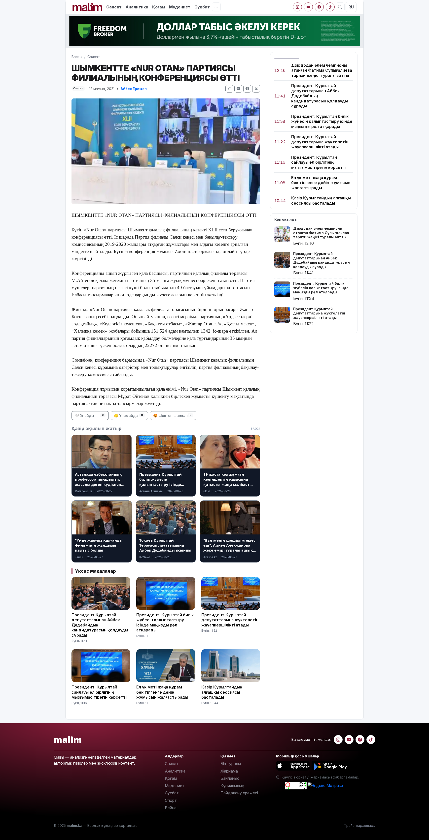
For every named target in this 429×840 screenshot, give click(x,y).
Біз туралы (230, 763)
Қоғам (158, 6)
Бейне (171, 807)
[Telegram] (238, 89)
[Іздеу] (340, 6)
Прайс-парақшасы (359, 825)
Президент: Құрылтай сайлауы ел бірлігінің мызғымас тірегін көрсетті (318, 162)
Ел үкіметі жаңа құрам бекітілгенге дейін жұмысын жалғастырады (320, 182)
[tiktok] (330, 6)
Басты (77, 57)
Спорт (171, 800)
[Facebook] (319, 6)
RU (351, 6)
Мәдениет (179, 6)
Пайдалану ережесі (239, 792)
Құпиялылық (232, 785)
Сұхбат (172, 792)
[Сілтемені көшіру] (229, 89)
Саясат (114, 6)
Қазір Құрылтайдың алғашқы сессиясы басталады (321, 201)
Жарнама (229, 771)
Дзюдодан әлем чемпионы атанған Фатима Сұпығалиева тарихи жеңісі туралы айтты (321, 70)
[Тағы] (216, 6)
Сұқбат (202, 6)
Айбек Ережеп (133, 89)
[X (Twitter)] (256, 89)
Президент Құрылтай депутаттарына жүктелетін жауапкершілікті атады (319, 142)
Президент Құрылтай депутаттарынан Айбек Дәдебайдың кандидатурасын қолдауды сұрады (319, 96)
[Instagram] (297, 6)
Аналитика (137, 6)
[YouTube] (308, 6)
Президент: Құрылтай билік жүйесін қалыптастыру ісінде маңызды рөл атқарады (321, 121)
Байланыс (229, 778)
